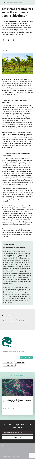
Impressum (16, 456)
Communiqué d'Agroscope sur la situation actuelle (16, 321)
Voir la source (25, 358)
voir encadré (12, 94)
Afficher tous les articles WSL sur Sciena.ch (13, 351)
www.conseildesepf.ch (7, 451)
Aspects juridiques (6, 456)
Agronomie (8, 362)
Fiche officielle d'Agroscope (10, 319)
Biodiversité (19, 362)
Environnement (9, 365)
